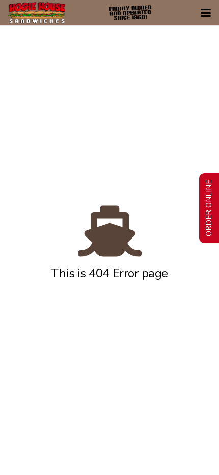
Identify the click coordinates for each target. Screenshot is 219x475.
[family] (130, 12)
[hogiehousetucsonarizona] (37, 13)
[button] (205, 13)
